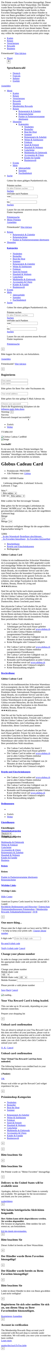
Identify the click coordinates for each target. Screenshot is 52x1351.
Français (16, 76)
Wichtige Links (8, 885)
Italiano (16, 78)
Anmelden (6, 86)
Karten (10, 38)
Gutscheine (29, 150)
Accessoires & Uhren (34, 155)
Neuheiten (29, 127)
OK (3, 1078)
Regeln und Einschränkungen (20, 546)
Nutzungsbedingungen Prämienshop (18, 909)
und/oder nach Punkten (17, 193)
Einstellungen (7, 822)
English (16, 81)
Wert (4, 490)
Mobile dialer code (9, 972)
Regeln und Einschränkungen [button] (15, 772)
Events (16, 163)
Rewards (11, 46)
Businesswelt (30, 160)
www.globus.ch (43, 629)
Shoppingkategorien (11, 831)
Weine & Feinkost (9, 845)
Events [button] (10, 289)
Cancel (22, 948)
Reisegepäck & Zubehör (29, 111)
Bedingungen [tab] (7, 803)
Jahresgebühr (24, 168)
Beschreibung (13, 544)
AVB (35, 912)
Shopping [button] (11, 242)
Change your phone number (14, 969)
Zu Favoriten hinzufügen (14, 539)
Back (8, 990)
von (9, 196)
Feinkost (28, 142)
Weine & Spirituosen (33, 139)
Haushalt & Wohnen (33, 147)
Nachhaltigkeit (25, 173)
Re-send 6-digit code (10, 943)
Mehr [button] (9, 292)
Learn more (6, 1340)
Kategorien (23, 124)
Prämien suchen (14, 185)
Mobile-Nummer (8, 980)
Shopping (17, 121)
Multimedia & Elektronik (35, 152)
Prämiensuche (13, 217)
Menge (4, 516)
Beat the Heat (30, 132)
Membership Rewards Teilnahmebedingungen (24, 910)
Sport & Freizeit (31, 145)
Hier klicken (20, 53)
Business (11, 48)
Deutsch (16, 73)
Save (3, 990)
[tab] (29, 544)
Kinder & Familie (32, 157)
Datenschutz (44, 906)
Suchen (10, 191)
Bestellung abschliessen (30, 536)
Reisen (10, 41)
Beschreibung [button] (8, 673)
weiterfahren (7, 1201)
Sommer (28, 134)
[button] (29, 58)
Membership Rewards (23, 106)
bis (8, 202)
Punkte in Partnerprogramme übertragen (31, 240)
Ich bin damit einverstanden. (14, 1231)
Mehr (15, 165)
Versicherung (13, 43)
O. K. (3, 1047)
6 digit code (7, 938)
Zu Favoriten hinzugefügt (38, 539)
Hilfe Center (6, 896)
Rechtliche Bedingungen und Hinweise (19, 906)
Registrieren (6, 1316)
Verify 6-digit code (9, 948)
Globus (27, 473)
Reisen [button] (10, 232)
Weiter (10, 427)
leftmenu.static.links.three (12, 409)
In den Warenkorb (11, 536)
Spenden (22, 170)
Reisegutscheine (25, 114)
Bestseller (28, 129)
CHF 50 (5, 496)
